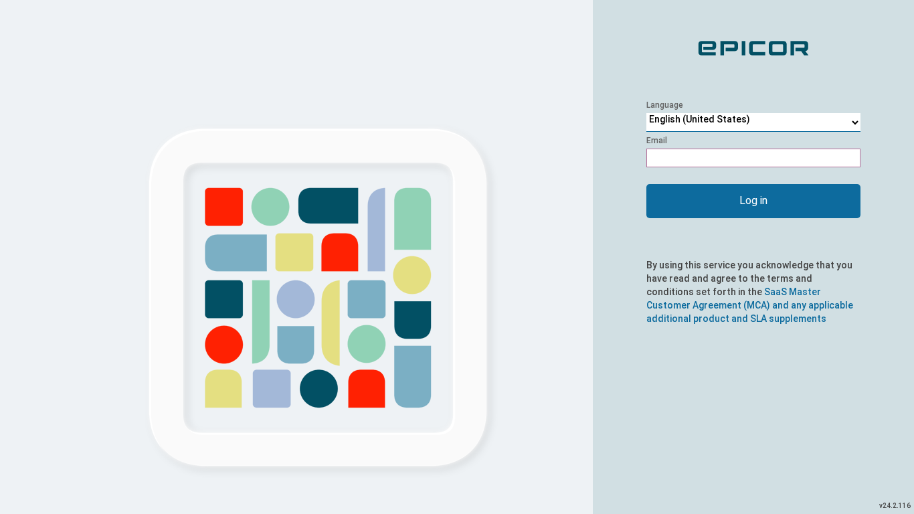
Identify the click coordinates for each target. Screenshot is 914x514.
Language (664, 105)
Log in (753, 200)
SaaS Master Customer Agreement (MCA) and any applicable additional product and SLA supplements (749, 305)
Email (656, 140)
